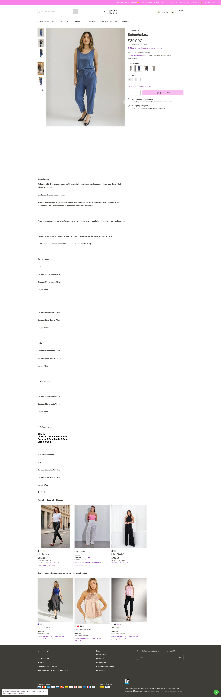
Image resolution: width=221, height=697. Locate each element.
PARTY (134, 31)
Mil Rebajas (126, 21)
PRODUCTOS (64, 21)
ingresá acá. (159, 688)
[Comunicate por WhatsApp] (216, 692)
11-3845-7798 (43, 662)
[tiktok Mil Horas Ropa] (48, 651)
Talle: (131, 76)
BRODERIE (76, 21)
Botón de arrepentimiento (172, 688)
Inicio (54, 21)
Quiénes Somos (90, 21)
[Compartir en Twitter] (42, 492)
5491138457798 (43, 658)
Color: (133, 63)
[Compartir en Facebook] (39, 492)
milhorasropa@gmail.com (47, 666)
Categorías (42, 21)
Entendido (21, 693)
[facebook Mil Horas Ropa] (43, 651)
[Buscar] (75, 11)
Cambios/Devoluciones (109, 21)
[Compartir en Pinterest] (45, 492)
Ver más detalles (133, 58)
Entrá (164, 11)
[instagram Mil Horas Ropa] (38, 651)
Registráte (165, 12)
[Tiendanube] (134, 691)
